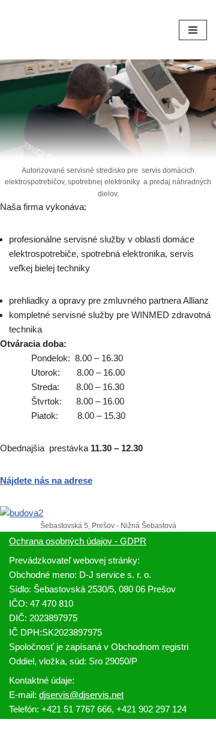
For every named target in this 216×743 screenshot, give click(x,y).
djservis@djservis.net (81, 695)
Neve (65, 731)
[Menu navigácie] (193, 30)
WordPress (140, 731)
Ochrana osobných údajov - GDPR (77, 541)
